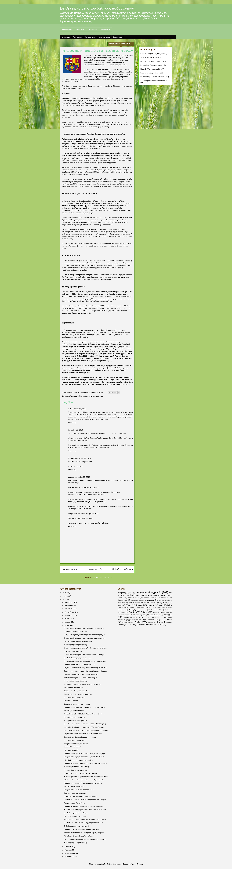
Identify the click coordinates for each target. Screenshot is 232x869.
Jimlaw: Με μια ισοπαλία (73, 747)
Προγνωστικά (77, 37)
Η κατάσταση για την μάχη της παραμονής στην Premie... (86, 810)
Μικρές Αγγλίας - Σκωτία (137, 610)
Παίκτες (144, 612)
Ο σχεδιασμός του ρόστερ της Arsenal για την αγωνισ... (85, 638)
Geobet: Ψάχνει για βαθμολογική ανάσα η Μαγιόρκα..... (85, 806)
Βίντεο (147, 595)
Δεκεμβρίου (69, 602)
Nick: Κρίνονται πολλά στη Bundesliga (78, 760)
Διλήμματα (121, 603)
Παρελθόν (156, 612)
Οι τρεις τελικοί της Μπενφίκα (75, 793)
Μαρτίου (68, 850)
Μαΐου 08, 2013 (84, 477)
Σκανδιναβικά (155, 615)
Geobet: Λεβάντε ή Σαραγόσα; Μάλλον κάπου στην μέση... (86, 763)
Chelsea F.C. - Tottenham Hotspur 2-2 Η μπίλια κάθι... (84, 780)
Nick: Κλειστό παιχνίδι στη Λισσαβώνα (78, 836)
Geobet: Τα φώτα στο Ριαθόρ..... (76, 813)
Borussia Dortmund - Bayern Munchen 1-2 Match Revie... (86, 661)
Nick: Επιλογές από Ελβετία (74, 786)
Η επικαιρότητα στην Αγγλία (74, 697)
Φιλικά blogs (92, 29)
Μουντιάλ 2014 (157, 610)
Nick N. (70, 409)
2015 (64, 593)
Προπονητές (165, 612)
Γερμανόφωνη (149, 598)
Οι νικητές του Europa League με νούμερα (80, 737)
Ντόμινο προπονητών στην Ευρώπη (78, 641)
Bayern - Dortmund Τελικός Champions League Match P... (86, 668)
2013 (64, 599)
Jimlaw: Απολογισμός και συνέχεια (77, 704)
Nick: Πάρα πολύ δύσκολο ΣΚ (75, 711)
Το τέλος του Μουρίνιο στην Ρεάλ (76, 691)
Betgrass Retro (137, 620)
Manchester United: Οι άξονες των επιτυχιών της (82, 684)
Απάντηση (72, 423)
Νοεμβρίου (69, 605)
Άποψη (138, 593)
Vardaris (142, 625)
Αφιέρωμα (134, 595)
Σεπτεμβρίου (70, 612)
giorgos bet (72, 477)
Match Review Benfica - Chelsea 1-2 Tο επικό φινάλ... (84, 727)
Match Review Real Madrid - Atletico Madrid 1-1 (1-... (84, 714)
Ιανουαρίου (69, 857)
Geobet (169, 620)
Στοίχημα (168, 615)
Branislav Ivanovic (71, 701)
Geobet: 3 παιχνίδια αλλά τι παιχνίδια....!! (79, 664)
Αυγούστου (69, 615)
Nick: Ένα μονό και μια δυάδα (75, 816)
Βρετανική (158, 595)
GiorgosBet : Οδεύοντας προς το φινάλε (79, 790)
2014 (64, 596)
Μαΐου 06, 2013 (85, 458)
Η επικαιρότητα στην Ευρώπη (75, 645)
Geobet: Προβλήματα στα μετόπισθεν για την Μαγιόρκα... (86, 753)
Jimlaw (100, 396)
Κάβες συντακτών (90, 37)
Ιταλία (161, 605)
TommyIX (126, 864)
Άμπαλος (130, 593)
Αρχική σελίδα (67, 29)
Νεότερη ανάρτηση (70, 569)
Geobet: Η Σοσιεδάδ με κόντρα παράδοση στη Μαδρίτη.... (86, 800)
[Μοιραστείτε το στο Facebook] (116, 392)
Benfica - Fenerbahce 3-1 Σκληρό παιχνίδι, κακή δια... (84, 833)
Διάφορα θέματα (104, 37)
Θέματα (128, 605)
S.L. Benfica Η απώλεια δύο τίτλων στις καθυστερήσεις (85, 724)
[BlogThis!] (112, 392)
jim (69, 430)
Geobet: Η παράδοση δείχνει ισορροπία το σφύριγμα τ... (85, 783)
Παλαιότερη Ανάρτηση (122, 569)
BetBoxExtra (73, 458)
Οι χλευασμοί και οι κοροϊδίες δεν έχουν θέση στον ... (84, 734)
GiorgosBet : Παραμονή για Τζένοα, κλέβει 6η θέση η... (84, 757)
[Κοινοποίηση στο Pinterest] (118, 392)
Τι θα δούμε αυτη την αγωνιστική (76, 826)
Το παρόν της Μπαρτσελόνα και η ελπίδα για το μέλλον (85, 819)
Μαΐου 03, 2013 (80, 409)
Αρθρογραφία (73, 396)
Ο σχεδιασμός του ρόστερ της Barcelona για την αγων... (85, 635)
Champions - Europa (153, 620)
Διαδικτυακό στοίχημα (137, 600)
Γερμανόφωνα (133, 598)
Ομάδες (132, 612)
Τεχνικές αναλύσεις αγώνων (134, 617)
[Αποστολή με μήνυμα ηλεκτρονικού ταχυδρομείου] (109, 392)
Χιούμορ (167, 617)
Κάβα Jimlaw (151, 607)
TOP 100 (131, 625)
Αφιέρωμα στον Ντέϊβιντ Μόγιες (76, 744)
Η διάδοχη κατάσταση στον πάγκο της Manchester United (86, 777)
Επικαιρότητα (117, 37)
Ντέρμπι (123, 612)
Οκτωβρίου (69, 609)
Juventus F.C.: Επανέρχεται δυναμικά (78, 694)
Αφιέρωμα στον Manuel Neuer (75, 631)
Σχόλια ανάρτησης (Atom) (102, 577)
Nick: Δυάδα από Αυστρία (73, 687)
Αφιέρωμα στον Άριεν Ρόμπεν (75, 803)
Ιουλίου (68, 619)
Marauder (150, 622)
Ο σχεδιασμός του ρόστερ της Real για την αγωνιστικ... (85, 628)
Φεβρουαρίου (70, 853)
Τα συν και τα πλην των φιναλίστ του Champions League (85, 671)
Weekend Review (155, 625)
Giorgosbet (126, 622)
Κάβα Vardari (161, 607)
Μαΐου (67, 625)
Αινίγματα (121, 593)
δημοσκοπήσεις (163, 598)
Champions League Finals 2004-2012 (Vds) (81, 674)
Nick (158, 622)
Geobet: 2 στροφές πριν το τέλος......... (79, 658)
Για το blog (80, 29)
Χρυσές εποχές (123, 620)
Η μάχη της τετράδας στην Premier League (80, 773)
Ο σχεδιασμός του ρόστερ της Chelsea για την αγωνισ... (85, 648)
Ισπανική (94, 396)
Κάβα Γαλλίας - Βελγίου (127, 607)
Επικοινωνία (105, 29)
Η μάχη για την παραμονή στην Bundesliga (80, 796)
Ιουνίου (68, 622)
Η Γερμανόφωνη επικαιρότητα (75, 720)
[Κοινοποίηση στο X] (114, 392)
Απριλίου (68, 847)
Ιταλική (169, 605)
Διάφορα (150, 600)
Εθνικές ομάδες (134, 603)
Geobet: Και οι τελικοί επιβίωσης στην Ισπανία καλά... (84, 823)
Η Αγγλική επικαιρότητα (73, 651)
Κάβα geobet (141, 607)
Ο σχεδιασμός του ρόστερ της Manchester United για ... (85, 654)
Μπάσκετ (169, 610)
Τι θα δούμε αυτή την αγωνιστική (76, 767)
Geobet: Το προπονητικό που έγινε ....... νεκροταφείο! (84, 707)
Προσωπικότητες (123, 615)
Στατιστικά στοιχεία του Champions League (80, 678)
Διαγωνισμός (122, 600)
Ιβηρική (139, 605)
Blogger (140, 864)
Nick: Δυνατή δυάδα (71, 750)
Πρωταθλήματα (139, 615)
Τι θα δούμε (154, 617)
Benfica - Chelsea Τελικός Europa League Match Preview (86, 730)
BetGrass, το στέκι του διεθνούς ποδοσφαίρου (97, 8)
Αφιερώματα (66, 37)
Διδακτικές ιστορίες (164, 600)
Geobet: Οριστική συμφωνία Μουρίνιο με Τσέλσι (82, 829)
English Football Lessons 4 (74, 717)
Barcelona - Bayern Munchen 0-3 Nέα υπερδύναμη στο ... (86, 839)
